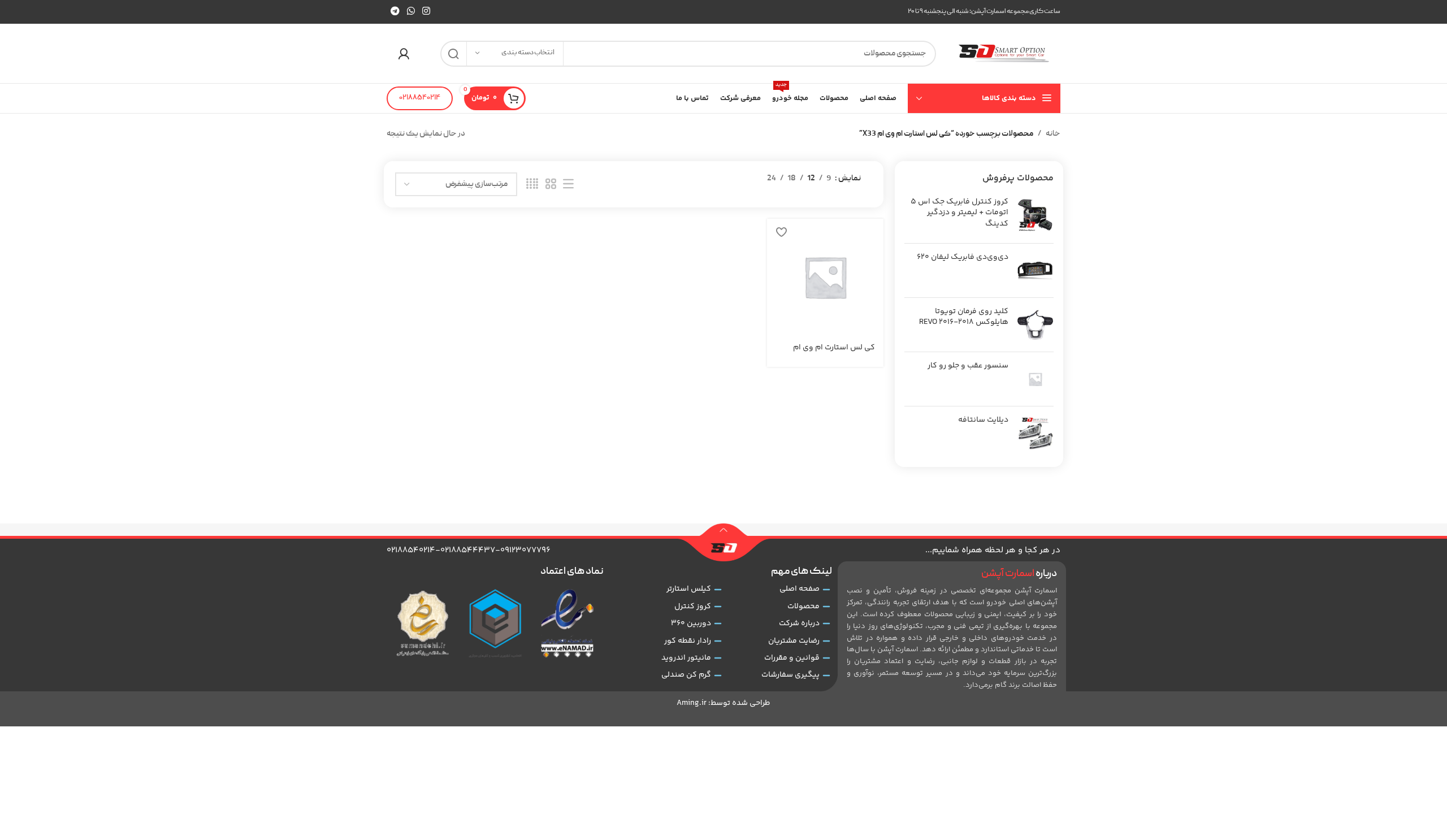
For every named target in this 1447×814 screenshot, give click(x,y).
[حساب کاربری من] (403, 53)
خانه (1053, 134)
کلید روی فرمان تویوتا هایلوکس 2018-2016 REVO (963, 317)
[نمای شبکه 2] (550, 184)
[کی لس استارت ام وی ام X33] (825, 277)
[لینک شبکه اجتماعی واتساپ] (410, 11)
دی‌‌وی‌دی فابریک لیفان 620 (962, 257)
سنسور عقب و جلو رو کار (968, 366)
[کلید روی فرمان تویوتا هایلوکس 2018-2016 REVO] (1035, 324)
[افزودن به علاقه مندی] (781, 231)
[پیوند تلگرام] (395, 11)
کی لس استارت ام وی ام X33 (834, 353)
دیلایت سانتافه (983, 420)
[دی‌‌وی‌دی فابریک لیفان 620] (1035, 270)
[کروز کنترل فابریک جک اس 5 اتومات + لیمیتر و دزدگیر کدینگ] (1035, 216)
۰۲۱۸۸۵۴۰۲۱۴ (419, 98)
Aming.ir (692, 703)
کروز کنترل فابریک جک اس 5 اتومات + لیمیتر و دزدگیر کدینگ (959, 213)
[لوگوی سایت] (1004, 53)
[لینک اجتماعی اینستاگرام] (426, 11)
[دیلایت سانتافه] (1035, 433)
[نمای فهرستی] (568, 184)
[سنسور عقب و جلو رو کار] (1035, 379)
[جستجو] (453, 54)
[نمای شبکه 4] (532, 184)
